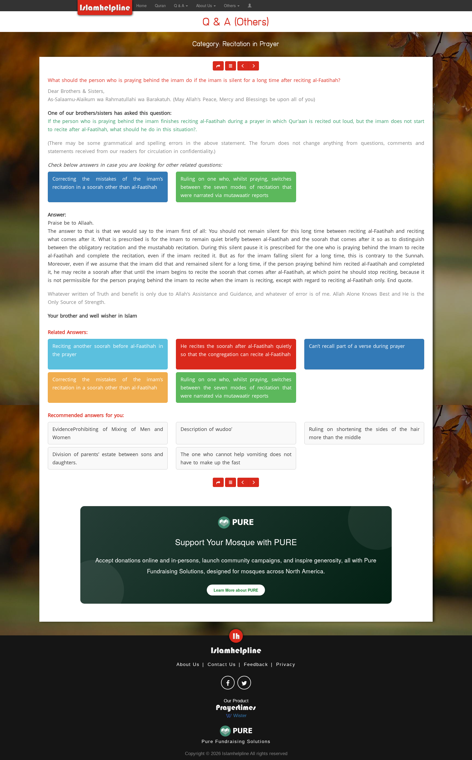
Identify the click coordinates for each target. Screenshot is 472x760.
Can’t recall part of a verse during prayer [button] (357, 346)
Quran (160, 5)
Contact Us (222, 664)
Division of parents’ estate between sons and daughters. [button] (107, 458)
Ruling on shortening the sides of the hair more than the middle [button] (364, 433)
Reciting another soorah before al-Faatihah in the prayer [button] (107, 350)
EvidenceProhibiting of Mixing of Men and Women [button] (107, 433)
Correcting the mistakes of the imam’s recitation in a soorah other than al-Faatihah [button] (107, 182)
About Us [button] (204, 5)
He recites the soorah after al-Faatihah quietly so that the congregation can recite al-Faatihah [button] (236, 350)
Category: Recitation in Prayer (236, 45)
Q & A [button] (179, 5)
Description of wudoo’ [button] (206, 429)
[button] (250, 5)
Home (141, 5)
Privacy (286, 664)
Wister (239, 715)
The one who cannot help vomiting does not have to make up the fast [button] (236, 458)
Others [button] (230, 5)
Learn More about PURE (236, 590)
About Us (188, 664)
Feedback (256, 664)
